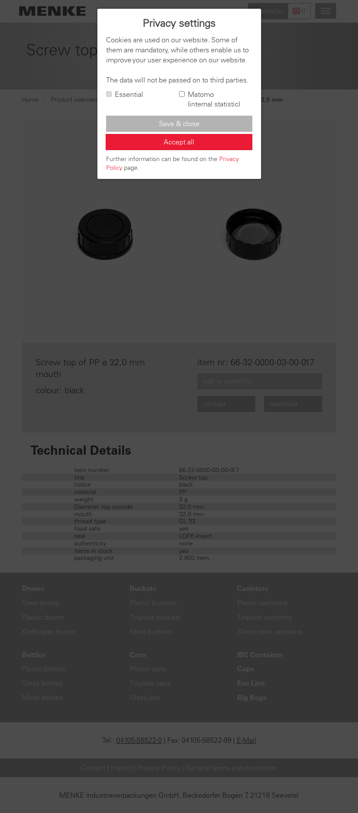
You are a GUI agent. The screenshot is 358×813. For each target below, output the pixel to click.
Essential (129, 94)
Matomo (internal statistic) (214, 99)
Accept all (179, 141)
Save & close (179, 123)
